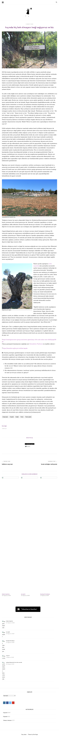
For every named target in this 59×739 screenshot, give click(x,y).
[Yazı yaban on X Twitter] (50, 2)
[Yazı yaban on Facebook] (47, 2)
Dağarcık (5, 712)
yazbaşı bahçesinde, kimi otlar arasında (14, 662)
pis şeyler (8, 631)
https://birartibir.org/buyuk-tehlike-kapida (15, 348)
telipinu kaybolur (9, 621)
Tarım (22, 417)
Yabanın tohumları (7, 720)
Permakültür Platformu (36, 344)
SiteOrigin (35, 734)
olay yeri (8, 655)
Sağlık (17, 417)
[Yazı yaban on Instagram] (44, 2)
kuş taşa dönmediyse (10, 640)
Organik (12, 417)
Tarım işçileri (28, 417)
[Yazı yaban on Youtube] (52, 2)
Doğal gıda (5, 417)
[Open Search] (56, 2)
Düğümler (5, 716)
